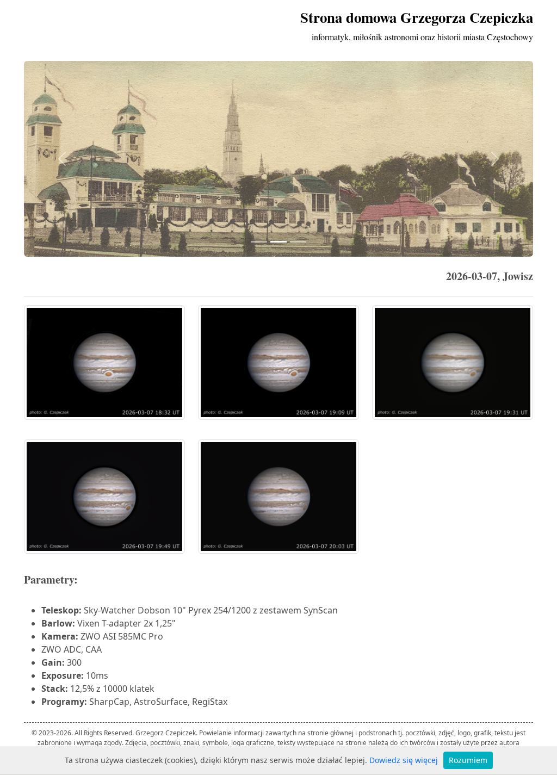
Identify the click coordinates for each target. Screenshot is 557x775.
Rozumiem (468, 760)
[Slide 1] (259, 241)
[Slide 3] (298, 241)
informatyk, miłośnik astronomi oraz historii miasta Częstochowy (422, 36)
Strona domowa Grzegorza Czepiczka (416, 17)
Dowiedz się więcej (403, 760)
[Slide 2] (278, 241)
